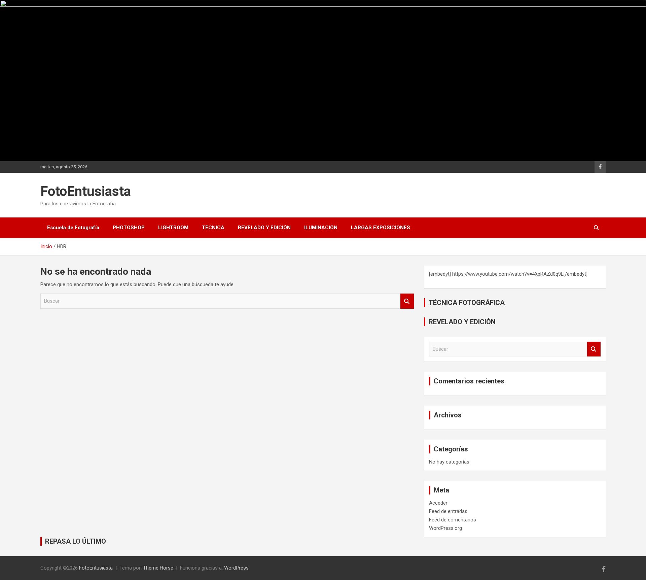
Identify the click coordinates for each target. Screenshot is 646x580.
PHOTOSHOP (129, 228)
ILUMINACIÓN (320, 228)
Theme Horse (158, 568)
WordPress (236, 568)
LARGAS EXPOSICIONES (380, 228)
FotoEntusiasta (85, 191)
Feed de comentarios (452, 520)
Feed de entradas (448, 511)
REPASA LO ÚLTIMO (75, 541)
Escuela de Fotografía (73, 228)
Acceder (438, 503)
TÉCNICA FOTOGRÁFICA (467, 303)
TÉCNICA (213, 228)
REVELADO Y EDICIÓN (264, 228)
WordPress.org (445, 528)
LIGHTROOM (173, 228)
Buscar (407, 301)
